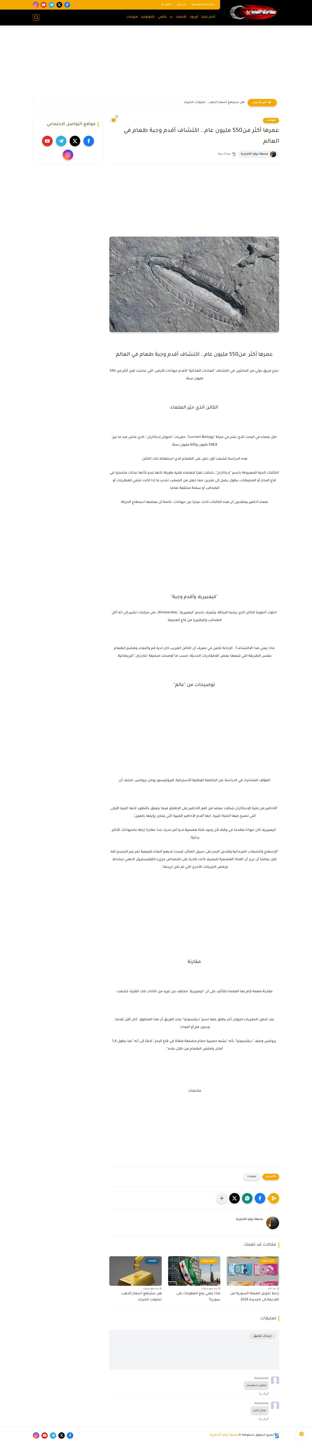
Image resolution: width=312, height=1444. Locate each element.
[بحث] (36, 17)
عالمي (162, 17)
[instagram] (36, 5)
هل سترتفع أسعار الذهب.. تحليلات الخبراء (214, 102)
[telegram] (51, 5)
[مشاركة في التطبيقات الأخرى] (221, 1198)
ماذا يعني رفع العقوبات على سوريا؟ (198, 1297)
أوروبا (194, 17)
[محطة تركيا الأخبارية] (250, 12)
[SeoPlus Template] (276, 1435)
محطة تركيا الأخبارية (224, 1435)
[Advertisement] (156, 63)
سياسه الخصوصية (203, 4)
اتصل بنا (166, 4)
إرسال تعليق (262, 1336)
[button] (260, 1198)
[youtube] (43, 5)
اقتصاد (181, 17)
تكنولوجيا (148, 17)
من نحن (181, 4)
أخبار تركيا (208, 17)
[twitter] (59, 5)
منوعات (132, 17)
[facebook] (67, 5)
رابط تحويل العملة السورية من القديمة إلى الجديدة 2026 (254, 1297)
